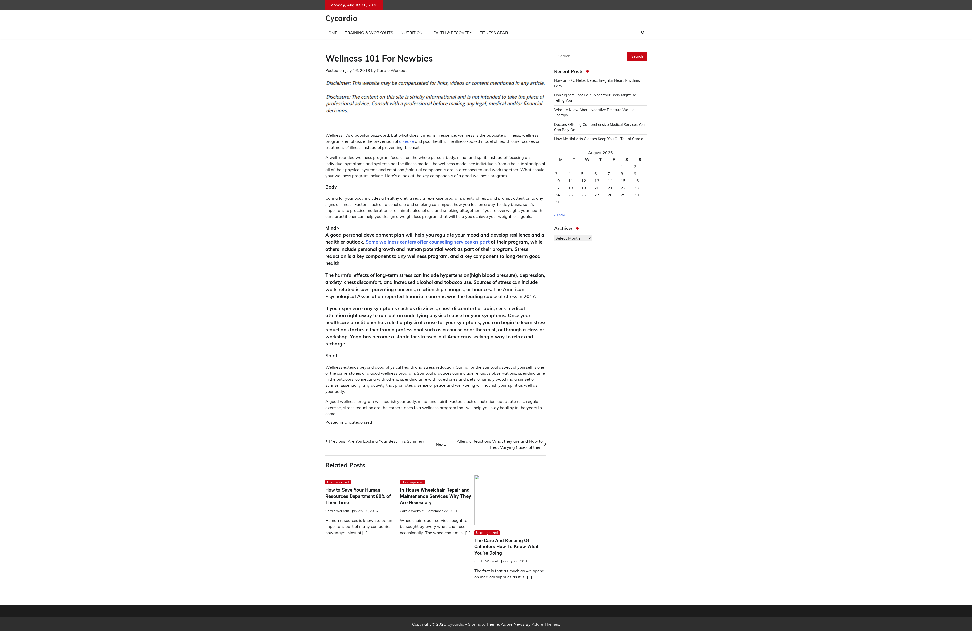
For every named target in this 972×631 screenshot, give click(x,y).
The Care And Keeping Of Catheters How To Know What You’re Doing (506, 547)
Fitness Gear (494, 32)
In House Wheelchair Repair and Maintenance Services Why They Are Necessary (435, 496)
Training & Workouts (369, 32)
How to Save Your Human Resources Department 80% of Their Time (358, 496)
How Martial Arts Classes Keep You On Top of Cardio (598, 139)
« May (559, 214)
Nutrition (412, 32)
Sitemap (476, 624)
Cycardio (341, 18)
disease (406, 141)
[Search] (643, 32)
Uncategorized (358, 422)
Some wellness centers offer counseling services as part (428, 242)
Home (331, 32)
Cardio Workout (392, 70)
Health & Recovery (451, 32)
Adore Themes (545, 624)
